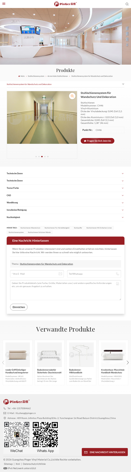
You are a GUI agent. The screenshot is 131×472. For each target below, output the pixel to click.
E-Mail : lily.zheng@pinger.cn (22, 413)
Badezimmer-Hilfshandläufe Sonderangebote (76, 371)
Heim (22, 76)
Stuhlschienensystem (36, 76)
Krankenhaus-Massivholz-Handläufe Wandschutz (113, 371)
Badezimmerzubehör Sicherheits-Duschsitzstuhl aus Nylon (49, 371)
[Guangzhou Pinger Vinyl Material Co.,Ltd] (65, 4)
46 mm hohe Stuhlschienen (57, 76)
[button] (36, 156)
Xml (18, 463)
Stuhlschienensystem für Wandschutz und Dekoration (29, 84)
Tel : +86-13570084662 (19, 408)
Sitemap (8, 463)
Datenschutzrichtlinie (34, 463)
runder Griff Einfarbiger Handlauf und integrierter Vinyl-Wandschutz (16, 371)
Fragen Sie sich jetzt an (99, 140)
